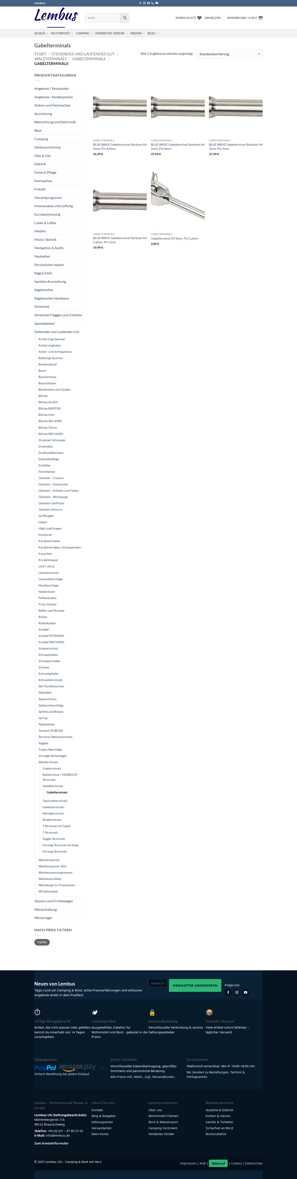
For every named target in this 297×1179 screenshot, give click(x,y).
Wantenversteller (50, 879)
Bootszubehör (216, 1134)
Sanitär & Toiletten (219, 1122)
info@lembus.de (58, 1135)
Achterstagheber (49, 345)
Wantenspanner (49, 860)
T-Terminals (50, 832)
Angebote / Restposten (51, 88)
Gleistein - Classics (51, 478)
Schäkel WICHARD (51, 642)
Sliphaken (45, 692)
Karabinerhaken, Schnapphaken (59, 547)
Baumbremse (47, 377)
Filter (42, 942)
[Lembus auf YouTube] (245, 992)
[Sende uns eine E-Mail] (148, 3)
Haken (42, 522)
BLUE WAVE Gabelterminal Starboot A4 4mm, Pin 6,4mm (120, 146)
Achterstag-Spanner (51, 339)
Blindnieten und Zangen (54, 389)
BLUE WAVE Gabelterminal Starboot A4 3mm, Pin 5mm (236, 146)
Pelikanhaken (47, 598)
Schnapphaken (48, 654)
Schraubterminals (50, 680)
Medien (136, 33)
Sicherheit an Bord (219, 1128)
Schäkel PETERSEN (51, 636)
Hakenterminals (53, 807)
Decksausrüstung (47, 147)
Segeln (39, 33)
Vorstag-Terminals (55, 851)
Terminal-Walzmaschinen (55, 737)
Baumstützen (47, 383)
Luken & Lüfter (45, 223)
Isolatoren (45, 534)
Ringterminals (52, 819)
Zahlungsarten (102, 1122)
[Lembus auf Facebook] (228, 992)
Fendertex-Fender (109, 33)
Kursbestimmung (47, 214)
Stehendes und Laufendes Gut (83, 54)
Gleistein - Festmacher (53, 484)
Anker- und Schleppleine (55, 351)
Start (40, 54)
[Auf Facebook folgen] (140, 3)
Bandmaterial (47, 364)
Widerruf (218, 1163)
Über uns (155, 1110)
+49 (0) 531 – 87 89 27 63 (65, 1131)
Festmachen (43, 181)
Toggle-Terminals (54, 839)
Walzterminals (50, 58)
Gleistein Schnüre (50, 509)
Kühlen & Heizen (218, 1116)
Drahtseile (45, 446)
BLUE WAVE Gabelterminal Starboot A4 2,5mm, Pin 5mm (120, 240)
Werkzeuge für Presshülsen (56, 885)
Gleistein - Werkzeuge (53, 497)
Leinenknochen (48, 573)
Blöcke (43, 396)
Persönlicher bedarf (49, 265)
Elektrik (40, 164)
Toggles (43, 743)
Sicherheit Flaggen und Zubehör (58, 315)
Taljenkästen (46, 724)
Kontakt (97, 1110)
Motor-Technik (45, 239)
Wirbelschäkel (48, 891)
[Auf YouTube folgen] (156, 3)
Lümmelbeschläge (50, 579)
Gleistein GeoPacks (51, 503)
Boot (38, 130)
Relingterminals (53, 813)
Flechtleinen (46, 471)
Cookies (236, 1163)
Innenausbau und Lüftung (53, 206)
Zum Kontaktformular (51, 1143)
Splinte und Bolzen (50, 711)
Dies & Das (42, 155)
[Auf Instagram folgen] (144, 3)
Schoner (44, 667)
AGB (203, 1163)
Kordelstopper (48, 560)
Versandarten (102, 1128)
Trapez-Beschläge (50, 749)
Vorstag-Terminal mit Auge (60, 845)
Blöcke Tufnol (47, 427)
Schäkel (43, 629)
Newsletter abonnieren (195, 985)
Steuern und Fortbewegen (53, 901)
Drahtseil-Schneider (52, 440)
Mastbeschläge (48, 585)
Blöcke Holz (46, 414)
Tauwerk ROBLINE (50, 730)
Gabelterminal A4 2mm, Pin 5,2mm (174, 238)
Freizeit (40, 189)
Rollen (42, 617)
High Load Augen (50, 528)
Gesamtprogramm (48, 197)
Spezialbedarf (44, 323)
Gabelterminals (89, 58)
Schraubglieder (48, 673)
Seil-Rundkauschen (51, 686)
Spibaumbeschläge (50, 705)
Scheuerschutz (48, 648)
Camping (83, 33)
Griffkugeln (46, 516)
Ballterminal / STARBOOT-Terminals (60, 777)
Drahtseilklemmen (50, 453)
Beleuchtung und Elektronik (55, 122)
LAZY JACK (46, 566)
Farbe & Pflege (45, 172)
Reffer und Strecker (51, 610)
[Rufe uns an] (152, 3)
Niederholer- (47, 591)
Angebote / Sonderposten (53, 97)
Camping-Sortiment (162, 1128)
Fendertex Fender (161, 1134)
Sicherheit (41, 306)
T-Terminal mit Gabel (56, 826)
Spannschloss (47, 699)
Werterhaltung (45, 909)
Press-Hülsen (47, 604)
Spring (42, 718)
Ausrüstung (43, 114)
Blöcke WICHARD (50, 434)
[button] (213, 18)
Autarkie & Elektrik (219, 1110)
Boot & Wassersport (163, 1122)
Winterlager (43, 918)
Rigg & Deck (43, 273)
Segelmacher (43, 290)
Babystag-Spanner (50, 358)
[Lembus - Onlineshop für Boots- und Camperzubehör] (56, 17)
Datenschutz (254, 1163)
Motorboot (60, 33)
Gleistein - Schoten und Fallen (58, 490)
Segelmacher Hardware (51, 298)
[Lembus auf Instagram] (236, 992)
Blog (151, 33)
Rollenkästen (47, 623)
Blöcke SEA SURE (50, 421)
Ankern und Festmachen (52, 105)
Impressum (188, 1163)
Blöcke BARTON (49, 408)
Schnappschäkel (49, 661)
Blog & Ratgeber (104, 1116)
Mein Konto (100, 1134)
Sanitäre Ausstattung (50, 281)
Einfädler (44, 465)
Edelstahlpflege (48, 459)
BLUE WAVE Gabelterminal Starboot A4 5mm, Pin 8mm (178, 146)
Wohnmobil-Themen (163, 1116)
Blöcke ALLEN (48, 402)
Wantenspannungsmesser (55, 872)
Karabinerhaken (49, 541)
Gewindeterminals (55, 801)
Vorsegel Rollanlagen (52, 756)
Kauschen (45, 553)
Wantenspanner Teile (52, 866)
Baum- (42, 370)
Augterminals (52, 768)
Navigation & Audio (49, 248)
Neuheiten (42, 256)
